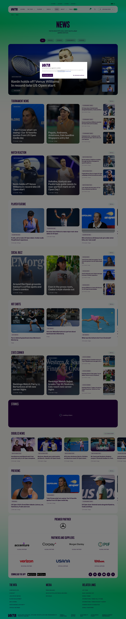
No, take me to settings (78, 75)
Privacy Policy (68, 71)
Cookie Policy (61, 71)
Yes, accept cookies (47, 75)
